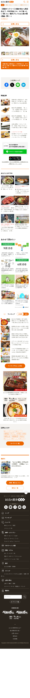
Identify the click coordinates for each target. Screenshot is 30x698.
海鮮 (10, 583)
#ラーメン (15, 439)
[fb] (15, 507)
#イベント (7, 439)
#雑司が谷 (7, 436)
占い (5, 553)
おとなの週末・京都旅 (9, 566)
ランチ (6, 541)
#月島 (24, 434)
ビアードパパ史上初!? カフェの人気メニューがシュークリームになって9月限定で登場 (20, 343)
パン (17, 538)
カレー (10, 535)
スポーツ (11, 556)
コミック (7, 570)
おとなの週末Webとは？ (15, 627)
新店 (14, 525)
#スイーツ (19, 431)
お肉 (5, 583)
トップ (7, 513)
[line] (10, 507)
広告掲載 (15, 638)
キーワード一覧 (15, 601)
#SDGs (22, 436)
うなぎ (15, 535)
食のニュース (7, 525)
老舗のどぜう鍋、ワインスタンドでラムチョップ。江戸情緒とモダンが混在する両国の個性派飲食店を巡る (21, 208)
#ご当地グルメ (4, 18)
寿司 (5, 535)
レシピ (13, 559)
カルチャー (7, 559)
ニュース (7, 522)
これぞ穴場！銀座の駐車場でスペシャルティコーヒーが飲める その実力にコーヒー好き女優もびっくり (7, 229)
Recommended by (19, 307)
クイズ (10, 553)
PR (11, 528)
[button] (3, 53)
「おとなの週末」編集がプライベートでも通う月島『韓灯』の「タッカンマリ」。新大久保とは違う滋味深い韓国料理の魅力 (7, 187)
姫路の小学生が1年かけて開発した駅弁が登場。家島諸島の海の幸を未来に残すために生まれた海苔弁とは (20, 335)
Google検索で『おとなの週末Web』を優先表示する (15, 162)
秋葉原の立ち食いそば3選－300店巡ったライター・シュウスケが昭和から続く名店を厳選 (20, 328)
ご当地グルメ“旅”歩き (5, 206)
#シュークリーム (9, 431)
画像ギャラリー (23, 5)
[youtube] (20, 507)
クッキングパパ (8, 574)
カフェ (11, 541)
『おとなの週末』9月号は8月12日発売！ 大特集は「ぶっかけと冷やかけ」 (20, 464)
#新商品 (6, 434)
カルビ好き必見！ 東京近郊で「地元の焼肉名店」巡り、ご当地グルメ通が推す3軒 (8, 209)
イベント (6, 528)
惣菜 (14, 583)
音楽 (5, 556)
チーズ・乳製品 (15, 586)
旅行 (6, 563)
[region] (15, 41)
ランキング (8, 517)
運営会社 (15, 636)
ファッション (18, 556)
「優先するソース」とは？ (15, 163)
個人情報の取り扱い (15, 630)
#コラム (13, 434)
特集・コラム (9, 5)
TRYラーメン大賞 (10, 545)
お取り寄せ (8, 580)
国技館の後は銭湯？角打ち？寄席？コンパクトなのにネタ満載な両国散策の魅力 (21, 226)
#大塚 (19, 434)
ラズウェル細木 (18, 574)
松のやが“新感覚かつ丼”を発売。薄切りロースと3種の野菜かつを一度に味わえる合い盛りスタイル (20, 321)
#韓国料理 (15, 436)
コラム (15, 5)
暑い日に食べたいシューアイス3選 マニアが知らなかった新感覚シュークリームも (22, 191)
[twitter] (6, 507)
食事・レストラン (10, 532)
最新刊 (7, 590)
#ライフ (22, 439)
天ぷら (6, 538)
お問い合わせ (15, 633)
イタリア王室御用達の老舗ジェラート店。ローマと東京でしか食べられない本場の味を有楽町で (20, 350)
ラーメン (12, 538)
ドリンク (23, 586)
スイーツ (17, 541)
